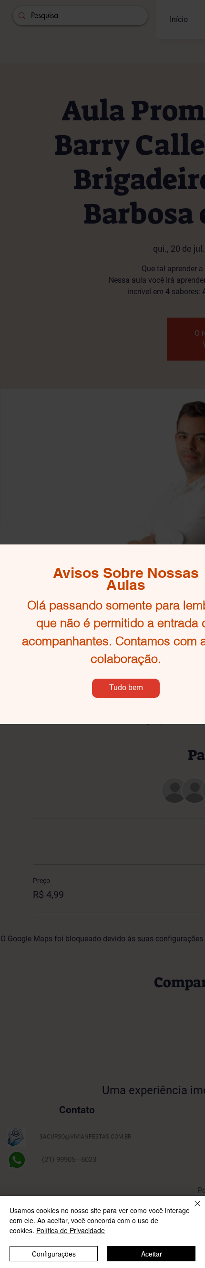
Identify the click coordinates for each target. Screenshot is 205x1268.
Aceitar (151, 1253)
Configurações (54, 1253)
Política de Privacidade (70, 1230)
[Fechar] (191, 1209)
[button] (126, 688)
